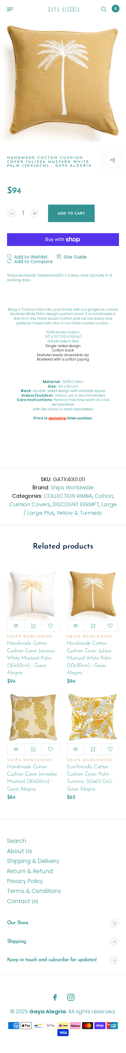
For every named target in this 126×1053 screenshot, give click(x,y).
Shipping (16, 941)
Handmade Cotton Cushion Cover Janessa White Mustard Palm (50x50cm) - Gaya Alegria (31, 658)
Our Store (17, 923)
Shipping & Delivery (33, 861)
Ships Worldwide (72, 487)
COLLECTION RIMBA (68, 496)
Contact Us (22, 901)
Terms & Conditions (34, 891)
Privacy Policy (25, 881)
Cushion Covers (29, 504)
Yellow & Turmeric (80, 512)
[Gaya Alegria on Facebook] (55, 997)
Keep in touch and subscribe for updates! (51, 960)
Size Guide (75, 257)
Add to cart (33, 626)
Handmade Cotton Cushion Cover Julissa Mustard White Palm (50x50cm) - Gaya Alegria (89, 658)
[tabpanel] (63, 80)
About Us (19, 851)
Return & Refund (30, 871)
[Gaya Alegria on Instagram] (70, 997)
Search (16, 841)
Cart (115, 8)
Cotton (104, 496)
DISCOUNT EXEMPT (75, 504)
